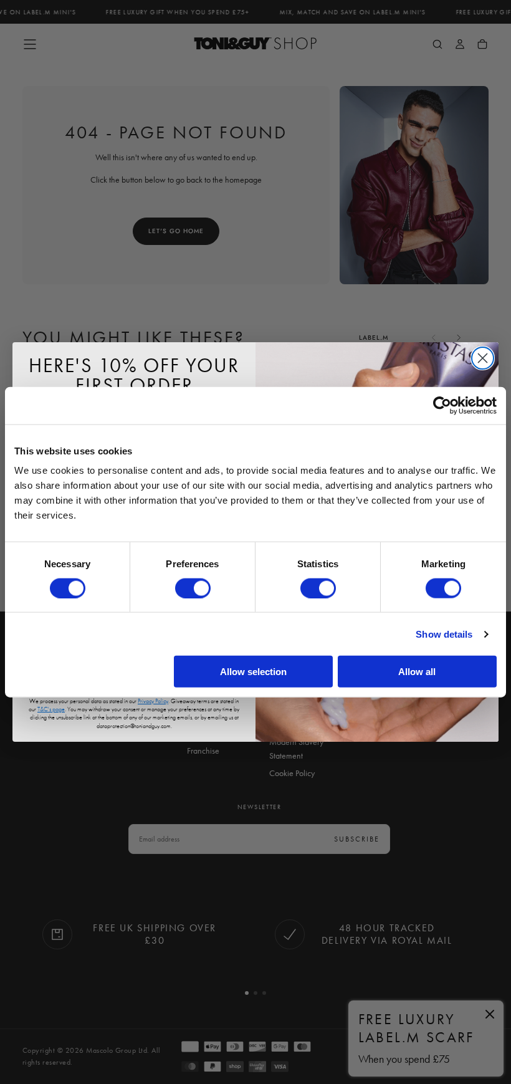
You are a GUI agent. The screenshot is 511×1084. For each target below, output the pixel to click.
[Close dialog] (483, 358)
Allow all (417, 671)
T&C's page (51, 709)
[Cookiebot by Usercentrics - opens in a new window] (442, 405)
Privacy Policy (153, 701)
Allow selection (253, 671)
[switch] (193, 588)
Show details (444, 633)
